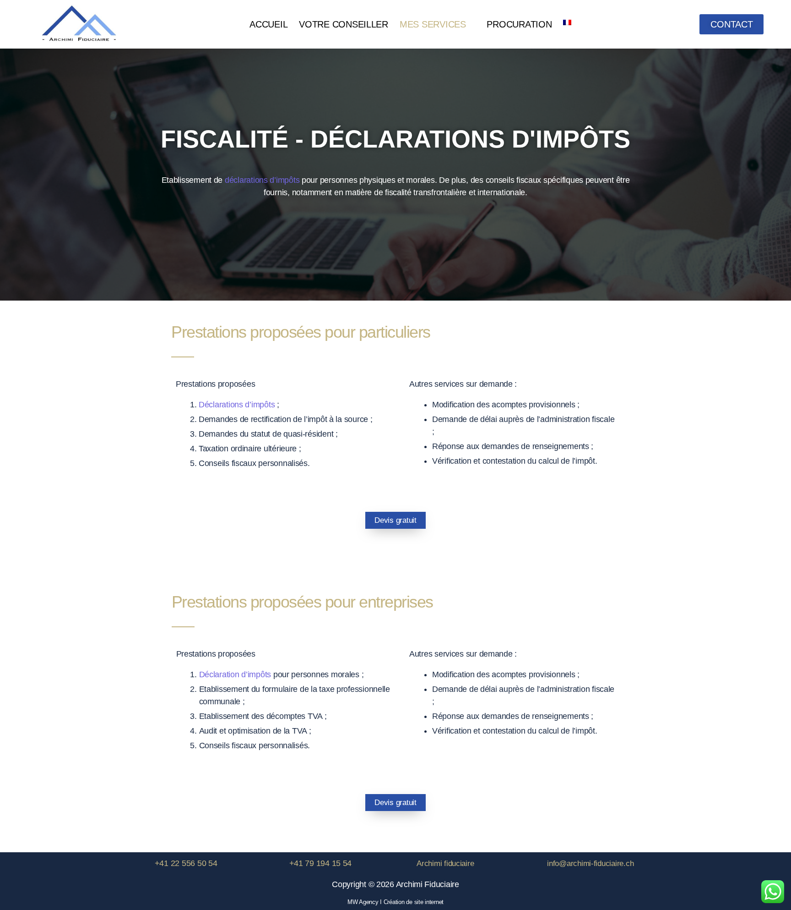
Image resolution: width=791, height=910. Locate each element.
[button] (438, 24)
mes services (433, 24)
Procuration (519, 24)
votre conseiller (343, 24)
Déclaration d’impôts (235, 674)
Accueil (268, 24)
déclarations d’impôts (262, 180)
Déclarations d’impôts (237, 404)
